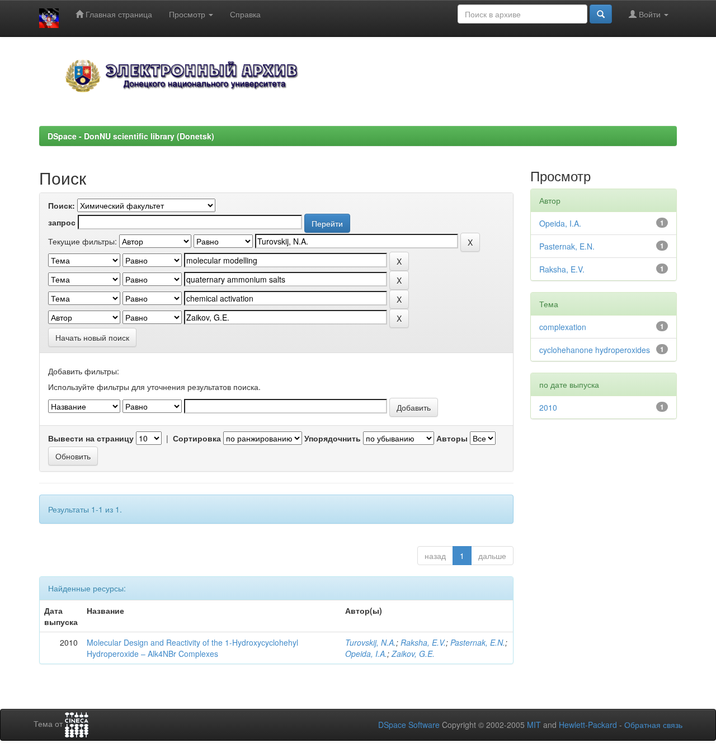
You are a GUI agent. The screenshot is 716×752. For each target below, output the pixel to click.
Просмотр (188, 14)
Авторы (452, 438)
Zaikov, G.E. (413, 653)
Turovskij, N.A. (370, 642)
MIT (534, 724)
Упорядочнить (332, 438)
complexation (562, 326)
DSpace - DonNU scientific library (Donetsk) (131, 136)
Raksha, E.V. (423, 642)
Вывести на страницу (91, 438)
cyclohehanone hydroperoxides (594, 349)
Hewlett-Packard (588, 724)
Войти (650, 14)
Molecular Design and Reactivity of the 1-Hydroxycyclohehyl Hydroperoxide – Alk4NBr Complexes (192, 648)
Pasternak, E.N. (477, 642)
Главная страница (117, 14)
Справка (245, 14)
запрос (62, 222)
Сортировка (197, 438)
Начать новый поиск (92, 337)
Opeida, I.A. (366, 653)
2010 (548, 407)
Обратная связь (653, 724)
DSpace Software (409, 724)
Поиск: (61, 205)
